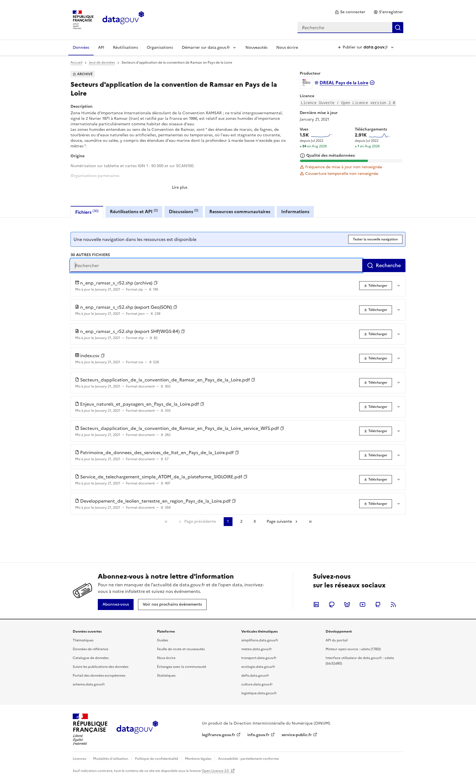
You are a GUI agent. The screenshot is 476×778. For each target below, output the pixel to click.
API (101, 47)
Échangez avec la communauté (181, 666)
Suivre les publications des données (100, 666)
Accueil (76, 62)
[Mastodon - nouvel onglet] (331, 604)
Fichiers (87, 211)
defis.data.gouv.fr (255, 675)
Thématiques (83, 640)
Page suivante (279, 521)
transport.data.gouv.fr (259, 657)
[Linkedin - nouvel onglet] (316, 604)
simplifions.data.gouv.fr (259, 640)
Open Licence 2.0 (215, 770)
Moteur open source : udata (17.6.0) (353, 649)
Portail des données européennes (99, 675)
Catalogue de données (91, 657)
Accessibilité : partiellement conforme (248, 758)
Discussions (183, 211)
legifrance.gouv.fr (218, 735)
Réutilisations (125, 47)
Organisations (160, 47)
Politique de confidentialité (156, 758)
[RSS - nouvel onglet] (393, 604)
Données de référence (90, 649)
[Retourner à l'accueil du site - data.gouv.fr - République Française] (137, 729)
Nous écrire (287, 47)
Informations (295, 211)
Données (81, 47)
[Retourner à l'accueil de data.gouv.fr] (123, 19)
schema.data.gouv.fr (89, 684)
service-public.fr (297, 735)
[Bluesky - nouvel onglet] (347, 604)
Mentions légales (198, 758)
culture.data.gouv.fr (257, 684)
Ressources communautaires (239, 211)
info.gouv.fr (258, 735)
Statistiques (166, 675)
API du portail (337, 640)
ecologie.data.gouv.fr (258, 666)
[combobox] (350, 27)
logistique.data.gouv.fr (259, 693)
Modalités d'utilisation (110, 758)
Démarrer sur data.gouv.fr (206, 47)
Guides (162, 640)
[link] (350, 12)
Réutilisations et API (134, 211)
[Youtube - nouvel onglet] (362, 604)
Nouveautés (256, 47)
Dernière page (310, 521)
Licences (79, 758)
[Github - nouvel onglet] (377, 604)
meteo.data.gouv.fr (256, 649)
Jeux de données (102, 62)
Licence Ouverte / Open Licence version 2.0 (348, 102)
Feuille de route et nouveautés (181, 649)
